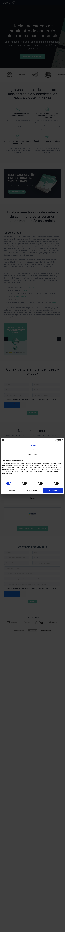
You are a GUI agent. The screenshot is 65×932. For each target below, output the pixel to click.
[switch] (24, 483)
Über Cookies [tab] (32, 454)
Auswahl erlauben (32, 490)
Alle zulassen (53, 490)
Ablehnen (12, 490)
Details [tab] (32, 450)
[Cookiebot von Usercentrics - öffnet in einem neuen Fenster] (55, 440)
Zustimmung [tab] (32, 445)
